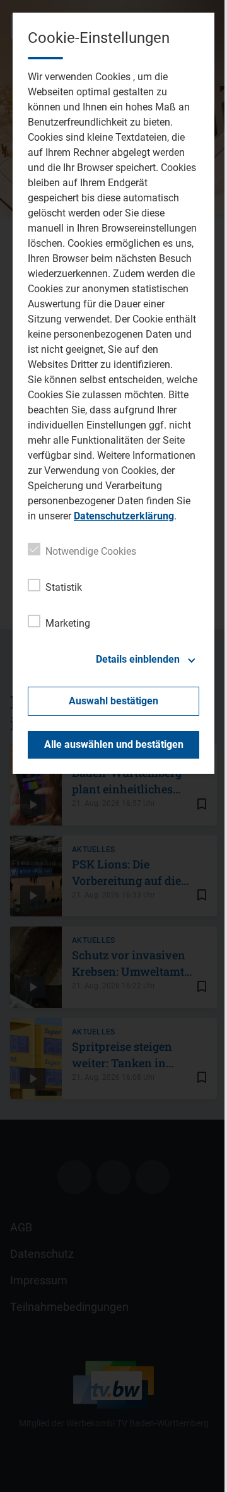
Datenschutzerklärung (124, 516)
